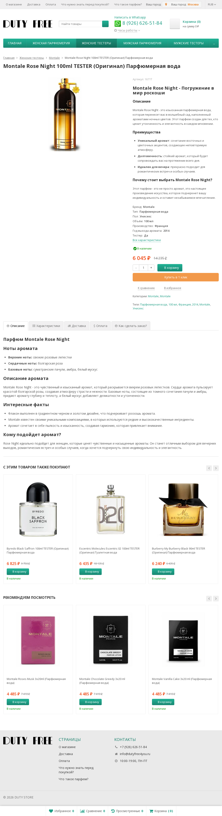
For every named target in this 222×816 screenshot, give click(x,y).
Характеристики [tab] (48, 326)
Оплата (51, 4)
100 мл (172, 304)
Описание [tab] (17, 326)
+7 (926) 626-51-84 (133, 747)
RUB (211, 4)
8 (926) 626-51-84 (141, 23)
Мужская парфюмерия (142, 43)
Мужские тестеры (189, 43)
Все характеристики (147, 240)
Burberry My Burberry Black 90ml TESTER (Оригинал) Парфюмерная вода (178, 550)
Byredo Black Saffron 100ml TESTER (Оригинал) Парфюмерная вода (38, 550)
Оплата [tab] (101, 326)
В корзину (171, 268)
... (214, 43)
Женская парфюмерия (51, 43)
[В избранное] (67, 571)
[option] (38, 529)
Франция (184, 304)
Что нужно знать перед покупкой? (85, 4)
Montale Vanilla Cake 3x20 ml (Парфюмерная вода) (182, 681)
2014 (195, 304)
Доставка (33, 4)
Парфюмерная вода (153, 304)
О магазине (14, 4)
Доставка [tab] (79, 326)
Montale (153, 296)
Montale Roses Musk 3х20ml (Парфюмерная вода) (36, 681)
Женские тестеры (96, 43)
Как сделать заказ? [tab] (133, 326)
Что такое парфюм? (128, 4)
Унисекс (138, 308)
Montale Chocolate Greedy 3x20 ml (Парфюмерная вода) (102, 681)
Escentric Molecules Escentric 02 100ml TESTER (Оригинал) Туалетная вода (109, 550)
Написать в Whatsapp (130, 17)
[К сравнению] (61, 571)
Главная (14, 43)
